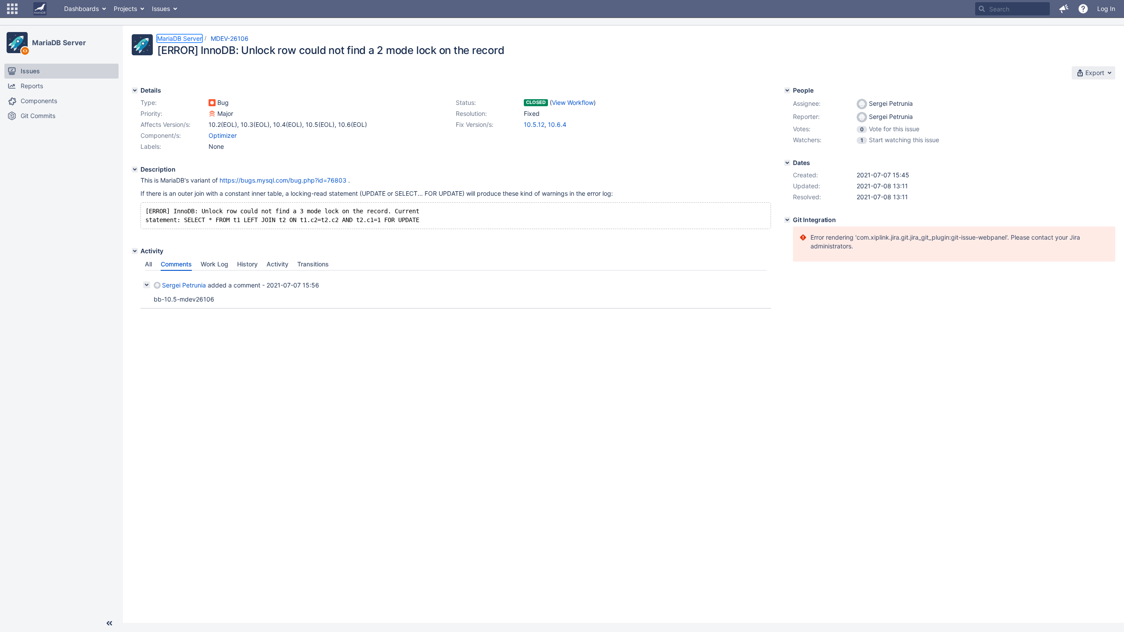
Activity (277, 264)
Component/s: (160, 135)
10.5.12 (534, 124)
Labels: (150, 146)
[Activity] (135, 251)
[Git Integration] (787, 220)
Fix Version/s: (475, 124)
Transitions (313, 264)
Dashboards (81, 8)
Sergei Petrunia (184, 285)
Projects (125, 8)
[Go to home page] (40, 9)
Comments (176, 264)
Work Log (214, 264)
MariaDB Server (59, 42)
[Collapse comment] (146, 284)
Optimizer (223, 135)
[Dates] (787, 163)
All (148, 264)
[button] (12, 9)
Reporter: (806, 116)
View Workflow (573, 102)
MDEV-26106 (230, 38)
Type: (148, 102)
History (247, 264)
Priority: (151, 113)
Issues (161, 8)
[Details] (135, 90)
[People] (787, 90)
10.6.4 (557, 124)
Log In (1106, 8)
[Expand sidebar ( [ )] (109, 623)
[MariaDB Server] (17, 42)
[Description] (135, 169)
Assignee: (807, 103)
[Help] (1083, 9)
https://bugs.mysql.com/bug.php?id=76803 (283, 180)
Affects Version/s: (165, 124)
